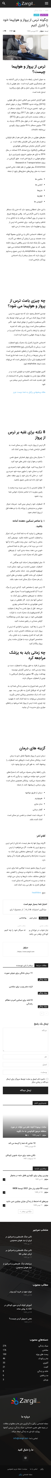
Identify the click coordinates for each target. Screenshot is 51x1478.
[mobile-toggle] (46, 4)
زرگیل (42, 1469)
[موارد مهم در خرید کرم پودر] (41, 1295)
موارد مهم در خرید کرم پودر (21, 1291)
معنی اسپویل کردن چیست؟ (20, 1318)
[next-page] (42, 1013)
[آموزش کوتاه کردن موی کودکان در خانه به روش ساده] (41, 1308)
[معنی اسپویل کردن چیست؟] (41, 1322)
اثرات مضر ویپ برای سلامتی (21, 986)
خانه (46, 10)
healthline (36, 892)
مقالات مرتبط (41, 965)
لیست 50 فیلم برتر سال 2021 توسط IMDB (30, 1188)
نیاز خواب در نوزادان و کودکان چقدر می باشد (38, 932)
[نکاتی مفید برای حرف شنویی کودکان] (42, 1158)
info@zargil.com (20, 1438)
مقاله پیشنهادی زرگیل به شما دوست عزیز (29, 392)
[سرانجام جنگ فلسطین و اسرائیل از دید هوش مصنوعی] (41, 1267)
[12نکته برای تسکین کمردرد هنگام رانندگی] (41, 1003)
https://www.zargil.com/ (25, 952)
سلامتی (36, 15)
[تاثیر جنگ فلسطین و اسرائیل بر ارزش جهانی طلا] (41, 1253)
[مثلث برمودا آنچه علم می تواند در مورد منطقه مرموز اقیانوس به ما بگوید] (25, 1123)
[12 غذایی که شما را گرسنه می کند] (42, 1145)
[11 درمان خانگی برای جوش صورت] (41, 976)
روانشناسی (22, 918)
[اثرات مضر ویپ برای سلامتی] (41, 990)
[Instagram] (25, 1458)
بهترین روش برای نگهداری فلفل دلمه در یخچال (29, 1175)
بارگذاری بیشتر (26, 1211)
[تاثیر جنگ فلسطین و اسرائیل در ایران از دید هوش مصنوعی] (41, 1240)
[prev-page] (46, 1013)
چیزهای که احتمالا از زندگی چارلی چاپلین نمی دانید (27, 1201)
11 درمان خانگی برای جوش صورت (18, 973)
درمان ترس (33, 918)
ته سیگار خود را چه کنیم (15, 930)
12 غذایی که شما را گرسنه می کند (21, 1143)
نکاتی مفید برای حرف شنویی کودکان (20, 1155)
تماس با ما (33, 1469)
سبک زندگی (38, 10)
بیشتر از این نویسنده (24, 965)
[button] (4, 4)
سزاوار (42, 31)
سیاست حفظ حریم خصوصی (17, 1469)
